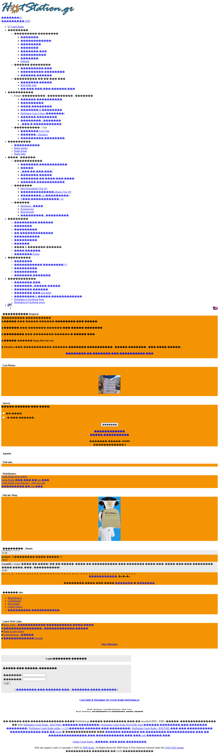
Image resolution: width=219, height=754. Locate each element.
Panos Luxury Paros (13, 631)
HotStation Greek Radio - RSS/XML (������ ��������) (62, 724)
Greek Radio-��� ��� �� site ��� (25, 480)
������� (124, 583)
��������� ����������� (34, 610)
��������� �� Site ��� (22, 486)
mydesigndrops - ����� (18, 634)
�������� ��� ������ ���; (43, 689)
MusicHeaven (15, 598)
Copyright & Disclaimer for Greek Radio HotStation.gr (109, 700)
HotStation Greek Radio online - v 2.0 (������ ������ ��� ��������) (80, 728)
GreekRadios (14, 601)
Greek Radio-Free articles (14, 476)
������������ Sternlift (23, 638)
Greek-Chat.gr (15, 606)
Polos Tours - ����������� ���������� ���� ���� (48, 624)
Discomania (14, 603)
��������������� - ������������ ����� (45, 628)
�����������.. (103, 576)
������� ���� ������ (94, 689)
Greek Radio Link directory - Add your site (23, 483)
